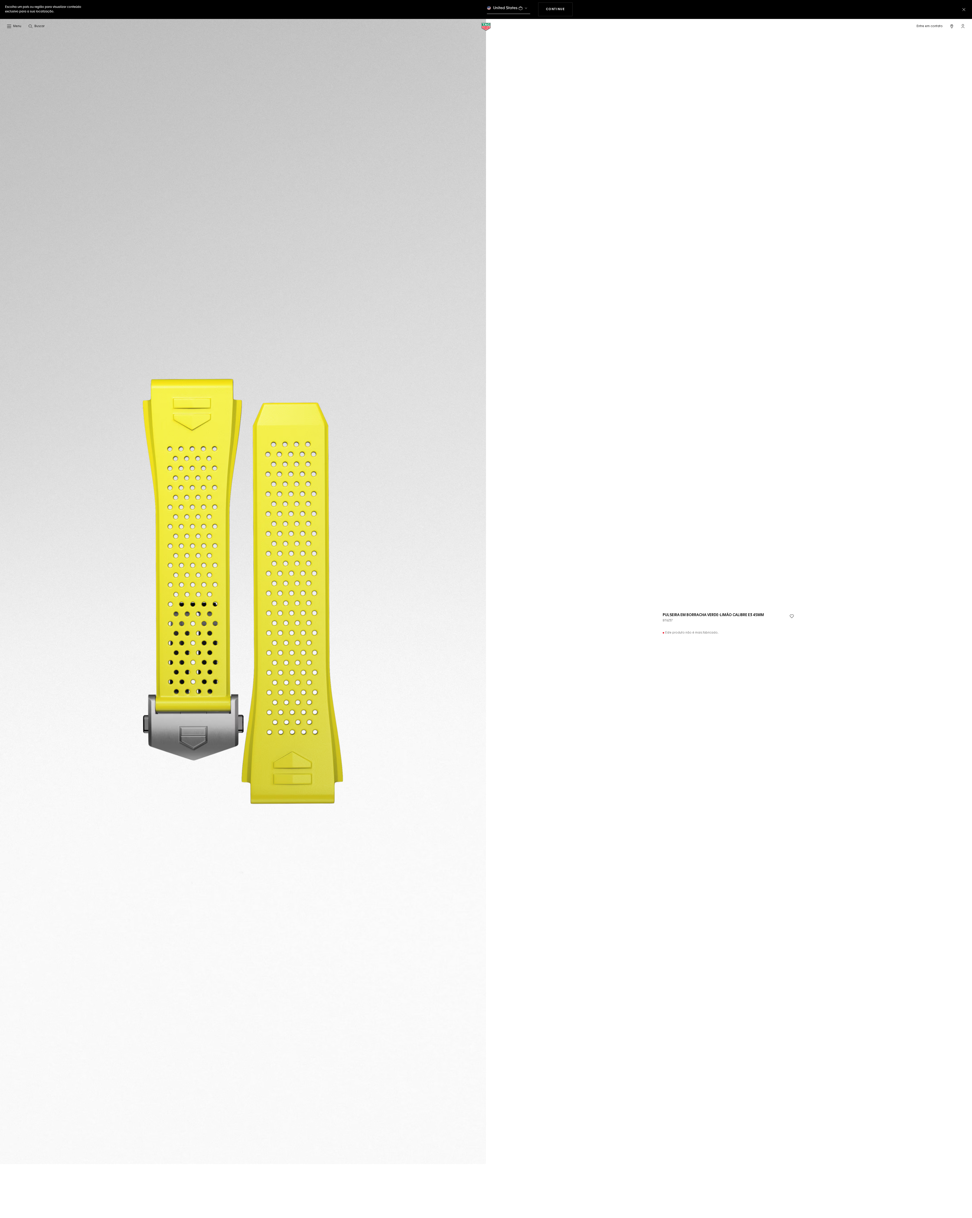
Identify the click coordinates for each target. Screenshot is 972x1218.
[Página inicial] (486, 26)
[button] (963, 26)
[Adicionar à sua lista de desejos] (791, 616)
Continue (559, 9)
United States (505, 8)
